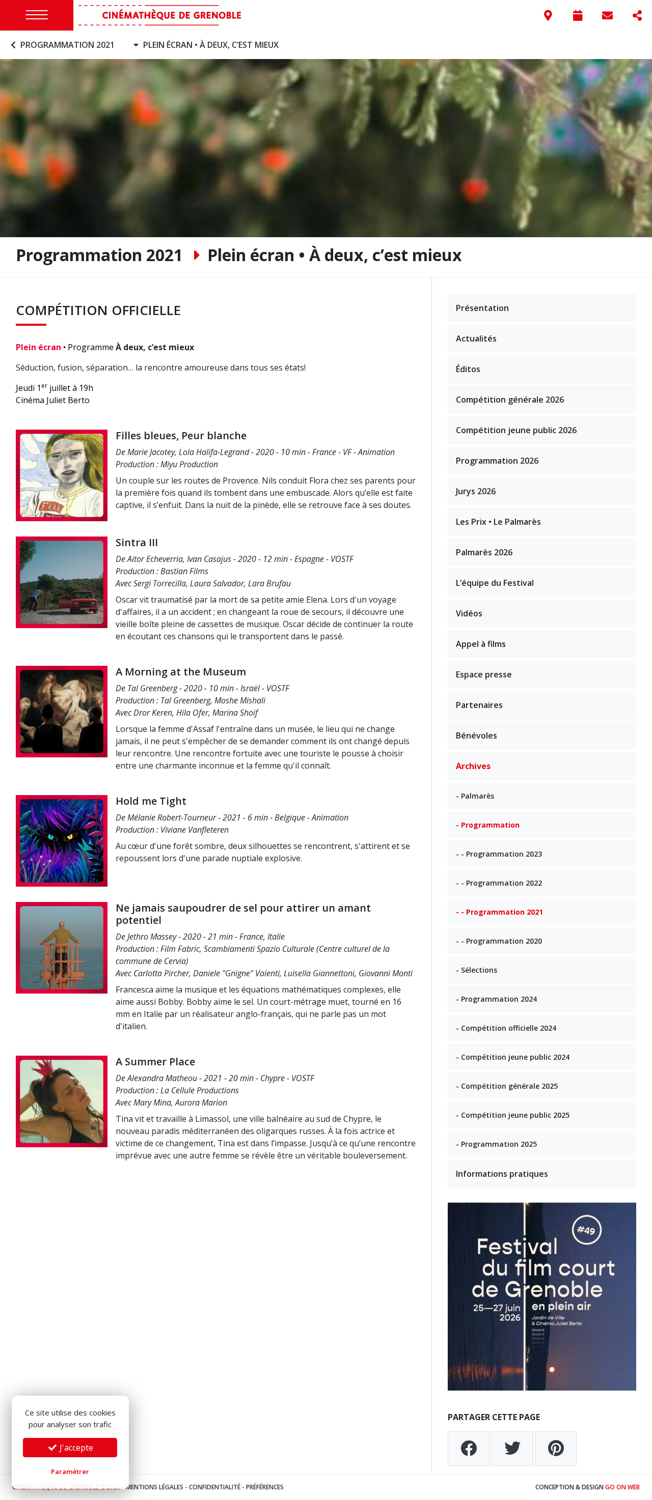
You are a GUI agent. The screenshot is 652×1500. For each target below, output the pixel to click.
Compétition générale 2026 (510, 399)
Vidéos (469, 613)
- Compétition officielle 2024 (506, 1028)
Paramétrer (70, 1471)
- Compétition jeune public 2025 (512, 1115)
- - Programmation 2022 (499, 883)
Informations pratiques (502, 1173)
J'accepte (75, 1447)
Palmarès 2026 (484, 552)
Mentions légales (154, 1487)
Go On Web (622, 1487)
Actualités (476, 338)
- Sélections (476, 970)
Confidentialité (214, 1487)
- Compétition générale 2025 (507, 1086)
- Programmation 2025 (496, 1144)
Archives (473, 766)
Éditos (468, 369)
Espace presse (484, 674)
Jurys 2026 (476, 491)
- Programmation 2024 (496, 999)
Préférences (265, 1487)
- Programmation (488, 825)
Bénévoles (476, 735)
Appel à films (481, 643)
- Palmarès (475, 796)
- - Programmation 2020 (499, 941)
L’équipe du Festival (495, 582)
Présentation (482, 308)
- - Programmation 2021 (499, 912)
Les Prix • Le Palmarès (498, 521)
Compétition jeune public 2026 (516, 430)
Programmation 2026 (497, 460)
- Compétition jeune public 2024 (512, 1057)
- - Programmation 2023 (499, 854)
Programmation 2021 (66, 44)
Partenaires (479, 705)
